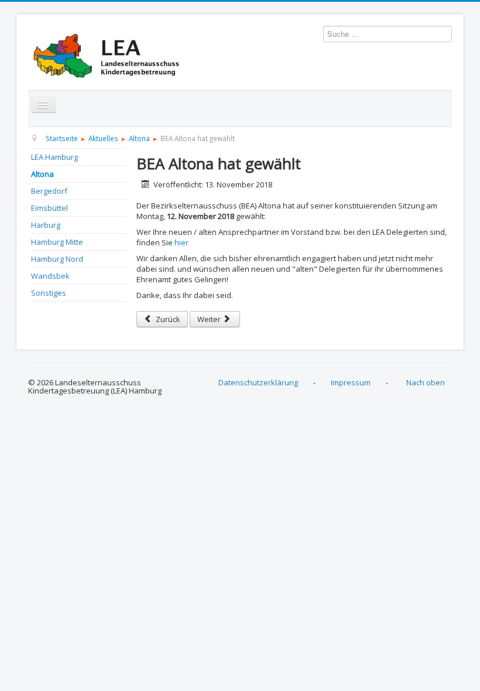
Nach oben (425, 382)
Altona (42, 174)
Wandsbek (50, 276)
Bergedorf (49, 191)
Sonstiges (48, 293)
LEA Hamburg (54, 157)
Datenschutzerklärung (258, 382)
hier (181, 242)
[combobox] (387, 34)
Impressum (351, 382)
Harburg (45, 225)
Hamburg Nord (57, 259)
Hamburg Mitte (57, 242)
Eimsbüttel (49, 208)
